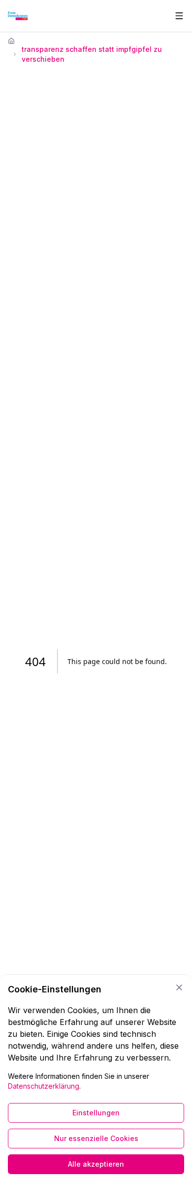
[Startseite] (11, 41)
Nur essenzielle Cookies (96, 1138)
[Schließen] (179, 987)
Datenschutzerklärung (43, 1086)
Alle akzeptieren (96, 1164)
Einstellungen (96, 1112)
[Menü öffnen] (179, 16)
